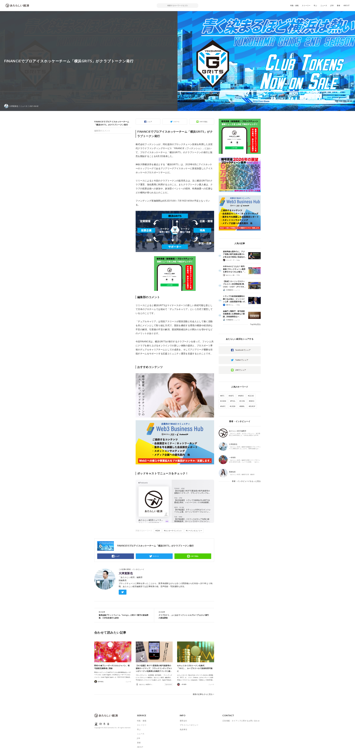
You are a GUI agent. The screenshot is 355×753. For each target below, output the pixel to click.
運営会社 (183, 720)
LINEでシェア (240, 370)
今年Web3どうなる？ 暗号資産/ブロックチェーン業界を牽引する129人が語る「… (234, 269)
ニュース (323, 5)
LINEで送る (203, 122)
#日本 (157, 530)
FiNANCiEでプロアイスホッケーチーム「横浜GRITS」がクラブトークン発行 (111, 123)
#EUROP (252, 406)
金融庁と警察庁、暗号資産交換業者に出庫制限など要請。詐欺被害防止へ (234, 314)
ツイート (176, 122)
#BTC (222, 396)
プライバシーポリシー (189, 725)
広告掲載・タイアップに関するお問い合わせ (241, 720)
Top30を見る (255, 324)
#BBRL (242, 406)
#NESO (251, 401)
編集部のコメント (102, 130)
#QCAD (251, 396)
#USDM (223, 401)
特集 (238, 260)
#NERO (241, 396)
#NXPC (223, 406)
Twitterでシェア (241, 360)
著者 (338, 5)
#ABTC (231, 396)
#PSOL (232, 401)
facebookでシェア (243, 350)
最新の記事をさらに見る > (203, 694)
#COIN (242, 401)
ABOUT (346, 5)
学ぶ (315, 5)
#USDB (232, 406)
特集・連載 (294, 5)
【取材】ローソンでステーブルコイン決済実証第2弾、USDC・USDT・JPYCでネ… (234, 284)
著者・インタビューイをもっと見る (246, 481)
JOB (332, 5)
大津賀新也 (126, 573)
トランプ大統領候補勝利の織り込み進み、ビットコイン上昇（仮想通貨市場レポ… (234, 299)
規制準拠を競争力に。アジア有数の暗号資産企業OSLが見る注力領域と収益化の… (234, 254)
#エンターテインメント (173, 530)
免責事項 (183, 729)
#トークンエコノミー (194, 530)
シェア (149, 122)
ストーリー (306, 5)
